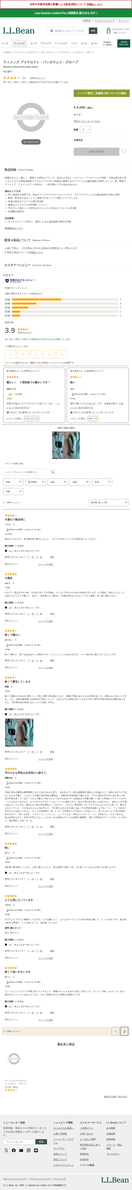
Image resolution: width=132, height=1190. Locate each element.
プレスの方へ (113, 1154)
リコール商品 (87, 1165)
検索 (93, 30)
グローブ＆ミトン (48, 52)
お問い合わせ (86, 1133)
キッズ (34, 43)
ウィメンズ (19, 43)
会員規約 (84, 1159)
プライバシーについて (39, 1179)
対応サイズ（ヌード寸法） (87, 121)
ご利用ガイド (86, 1128)
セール (94, 43)
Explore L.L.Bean (107, 43)
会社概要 (110, 1128)
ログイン (122, 20)
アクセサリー (32, 52)
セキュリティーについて (14, 1179)
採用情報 (110, 1139)
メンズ (5, 43)
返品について (60, 1159)
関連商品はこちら (14, 228)
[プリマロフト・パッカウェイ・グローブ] (17, 1059)
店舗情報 (86, 20)
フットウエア (61, 43)
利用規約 (84, 1154)
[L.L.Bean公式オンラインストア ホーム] (18, 29)
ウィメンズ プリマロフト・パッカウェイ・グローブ (16, 1082)
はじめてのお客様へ (63, 1128)
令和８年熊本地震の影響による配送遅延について (66, 4)
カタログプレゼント (63, 1165)
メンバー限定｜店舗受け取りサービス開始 (101, 93)
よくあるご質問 (88, 1139)
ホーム (84, 43)
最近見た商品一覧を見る (115, 1096)
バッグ (74, 43)
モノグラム (59, 1148)
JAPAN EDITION (123, 43)
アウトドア (46, 43)
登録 (41, 1141)
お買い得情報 (60, 1133)
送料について (60, 1154)
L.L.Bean (7, 52)
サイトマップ (59, 1179)
